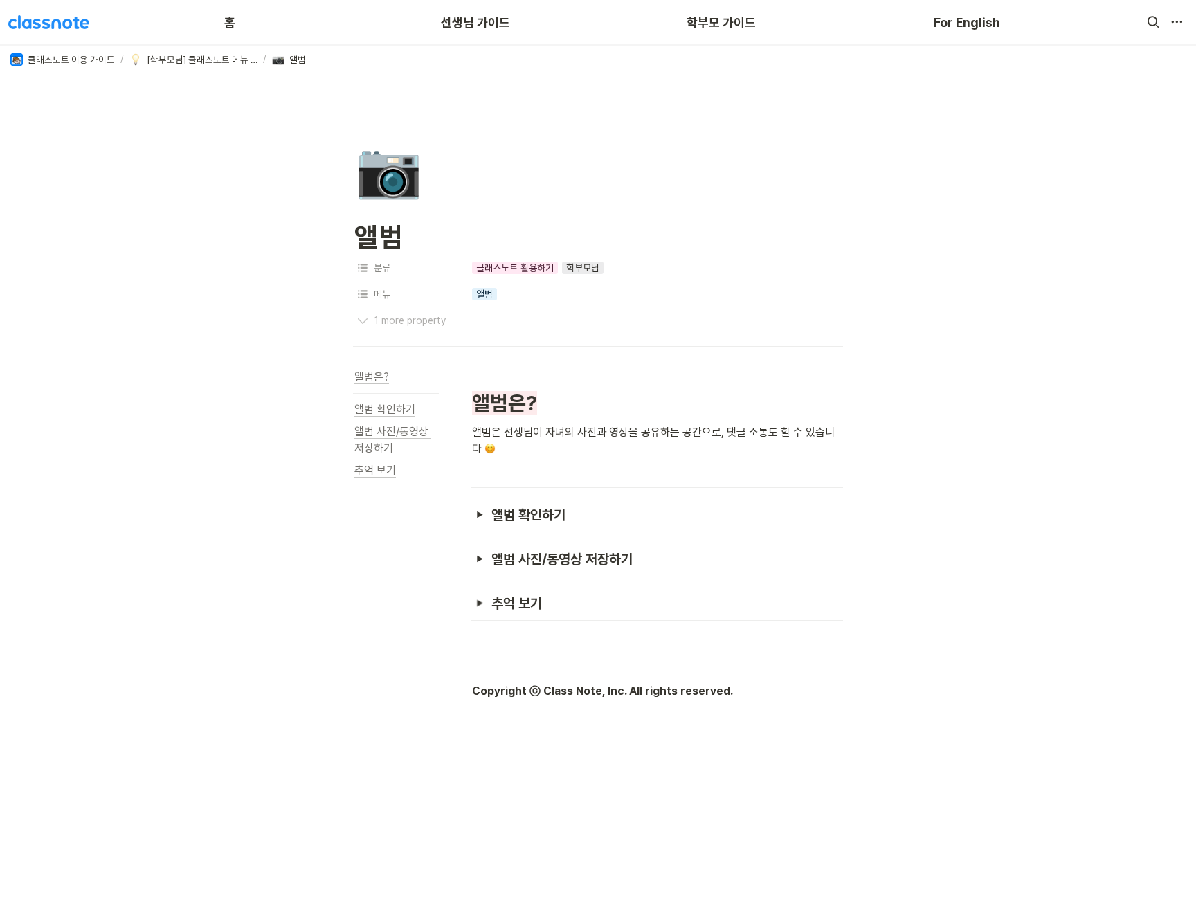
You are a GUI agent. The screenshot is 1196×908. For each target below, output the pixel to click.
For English (967, 22)
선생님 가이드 (475, 22)
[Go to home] (48, 22)
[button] (1153, 22)
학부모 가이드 (721, 22)
